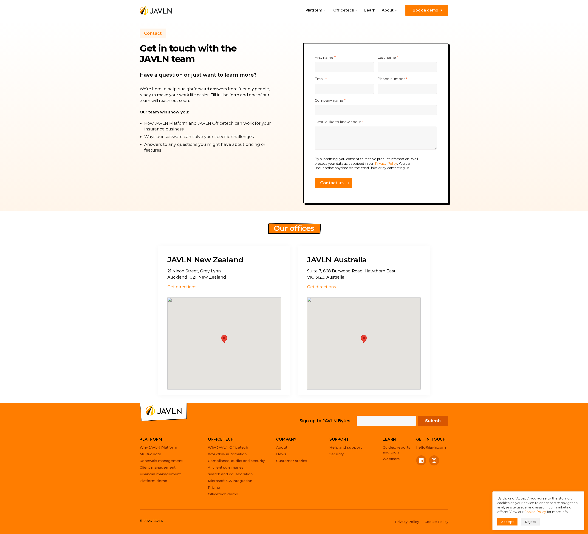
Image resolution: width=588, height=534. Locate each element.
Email (321, 79)
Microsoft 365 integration (230, 481)
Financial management (160, 474)
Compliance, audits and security (236, 461)
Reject (530, 522)
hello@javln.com (431, 447)
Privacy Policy (386, 164)
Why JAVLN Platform (158, 447)
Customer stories (291, 461)
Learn (369, 10)
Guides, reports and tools (396, 449)
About (281, 447)
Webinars (391, 459)
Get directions (181, 286)
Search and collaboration (230, 474)
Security (336, 454)
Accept (507, 522)
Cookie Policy (535, 512)
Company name (330, 100)
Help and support (345, 447)
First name (325, 57)
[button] (316, 10)
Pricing (214, 487)
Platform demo (153, 481)
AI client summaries (225, 467)
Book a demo (425, 10)
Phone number (392, 79)
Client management (157, 467)
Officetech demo (223, 494)
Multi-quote (150, 454)
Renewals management (161, 461)
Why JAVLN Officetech (228, 447)
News (281, 454)
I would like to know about (339, 122)
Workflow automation (227, 454)
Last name (388, 57)
